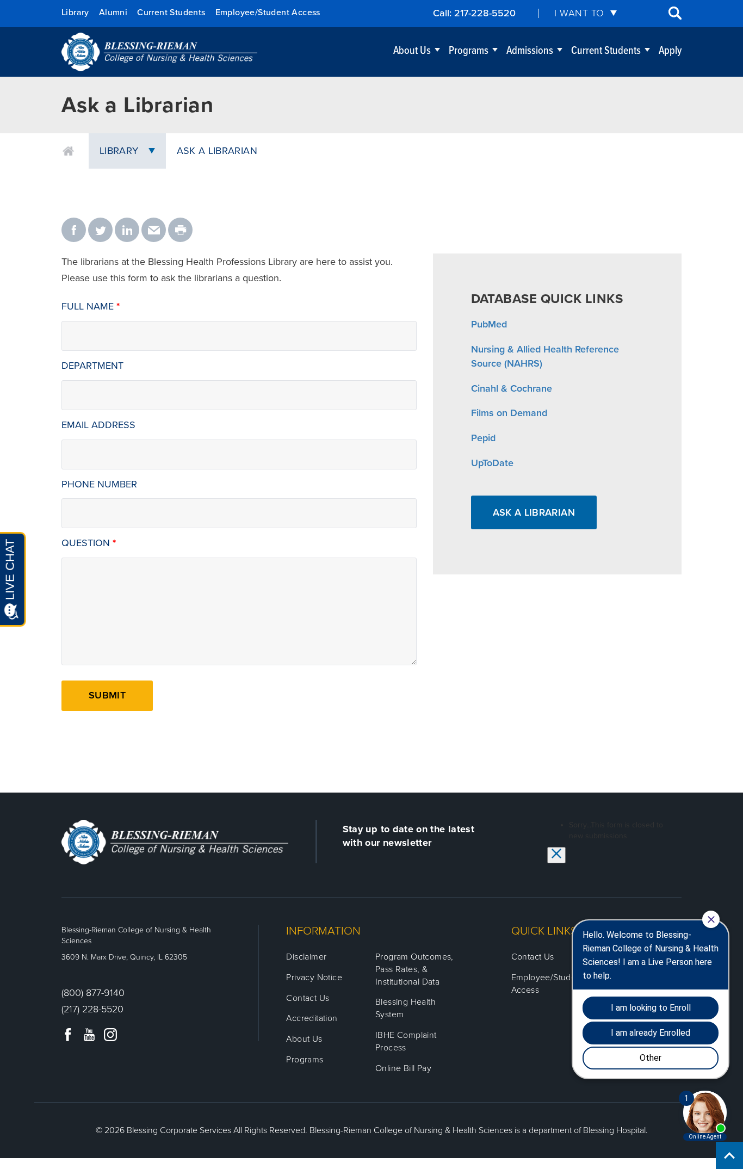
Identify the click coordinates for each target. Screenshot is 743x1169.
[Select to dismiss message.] (556, 855)
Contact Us (307, 998)
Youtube (89, 1034)
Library (75, 12)
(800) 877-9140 (93, 993)
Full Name (87, 306)
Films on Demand (509, 413)
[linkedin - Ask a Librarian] (127, 231)
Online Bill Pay (403, 1068)
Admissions (529, 51)
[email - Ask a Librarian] (153, 231)
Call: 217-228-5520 (474, 13)
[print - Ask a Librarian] (180, 231)
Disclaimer (306, 956)
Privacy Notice (314, 977)
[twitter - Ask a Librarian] (100, 231)
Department (92, 366)
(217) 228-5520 (92, 1009)
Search (675, 13)
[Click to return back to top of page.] (729, 1155)
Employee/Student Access (267, 12)
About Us (412, 51)
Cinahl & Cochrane (511, 388)
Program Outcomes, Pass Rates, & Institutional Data (414, 969)
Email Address (98, 425)
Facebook (68, 1034)
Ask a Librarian (217, 151)
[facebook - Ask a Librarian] (73, 231)
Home (68, 151)
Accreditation (311, 1018)
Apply (670, 51)
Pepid (483, 438)
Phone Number (99, 484)
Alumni (113, 12)
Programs (468, 51)
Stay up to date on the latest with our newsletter (408, 836)
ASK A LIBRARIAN (534, 512)
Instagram (110, 1034)
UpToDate (492, 463)
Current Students (171, 12)
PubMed (489, 324)
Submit (107, 695)
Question (85, 543)
